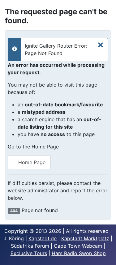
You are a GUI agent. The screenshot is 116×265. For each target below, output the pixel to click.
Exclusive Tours (29, 253)
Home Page (31, 162)
